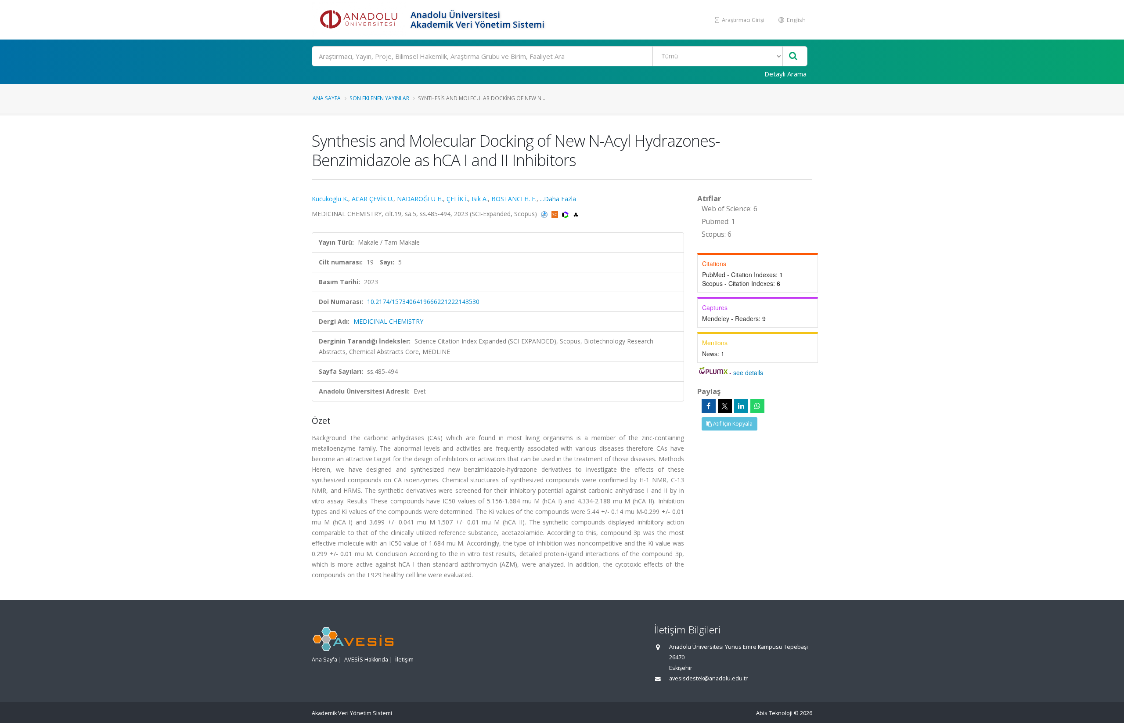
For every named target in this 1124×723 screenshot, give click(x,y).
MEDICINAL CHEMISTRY (388, 321)
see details (748, 372)
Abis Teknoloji (774, 713)
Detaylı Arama (785, 73)
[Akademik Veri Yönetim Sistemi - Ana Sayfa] (360, 20)
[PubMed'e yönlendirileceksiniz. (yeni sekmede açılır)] (545, 214)
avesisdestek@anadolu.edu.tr (708, 678)
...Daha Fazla (558, 199)
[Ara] (793, 56)
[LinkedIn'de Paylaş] (741, 406)
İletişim (404, 659)
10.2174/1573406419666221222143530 (423, 301)
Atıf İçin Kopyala (732, 423)
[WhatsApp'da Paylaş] (757, 406)
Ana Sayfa (327, 97)
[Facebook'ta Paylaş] (709, 406)
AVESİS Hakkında (366, 659)
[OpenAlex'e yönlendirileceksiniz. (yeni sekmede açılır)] (576, 214)
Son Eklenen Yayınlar (379, 97)
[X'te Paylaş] (725, 406)
